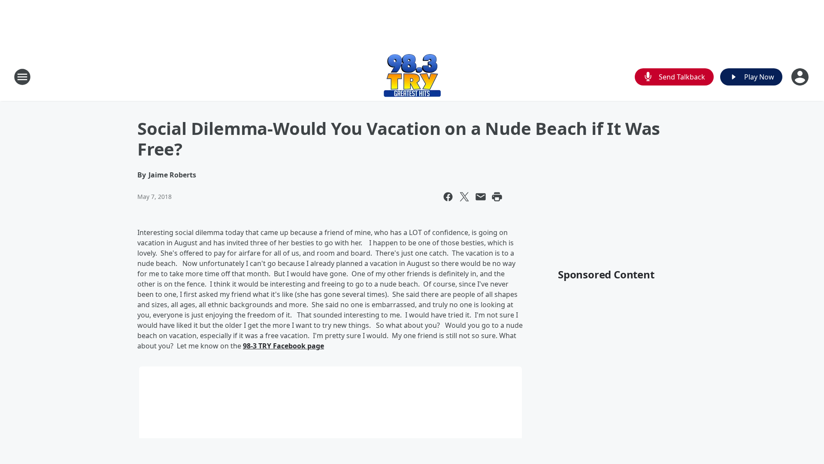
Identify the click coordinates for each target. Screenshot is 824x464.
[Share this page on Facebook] (448, 197)
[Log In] (800, 76)
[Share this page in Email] (481, 197)
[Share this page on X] (464, 197)
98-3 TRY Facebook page (283, 346)
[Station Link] (412, 76)
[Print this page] (497, 197)
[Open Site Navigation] (22, 76)
